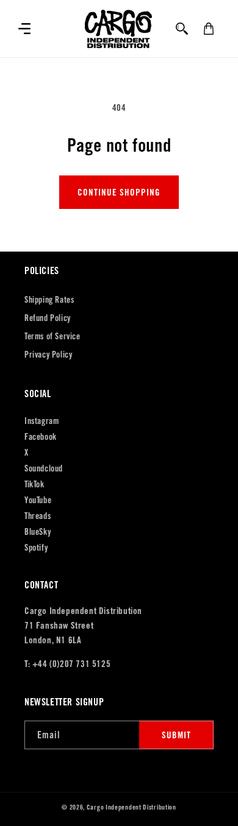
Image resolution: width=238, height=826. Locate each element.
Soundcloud (43, 468)
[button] (24, 28)
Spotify (36, 547)
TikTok (34, 484)
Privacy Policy (48, 354)
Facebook (40, 436)
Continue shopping (119, 192)
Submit (176, 735)
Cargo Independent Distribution (131, 807)
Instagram (41, 420)
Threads (37, 515)
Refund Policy (47, 317)
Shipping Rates (49, 299)
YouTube (37, 500)
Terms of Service (52, 336)
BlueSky (37, 531)
